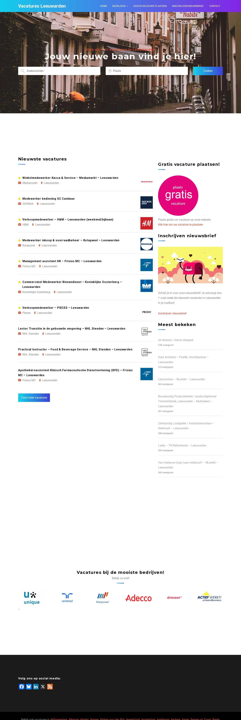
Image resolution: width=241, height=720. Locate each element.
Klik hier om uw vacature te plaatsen (180, 224)
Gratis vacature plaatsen (150, 6)
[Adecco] (102, 597)
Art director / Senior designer (176, 340)
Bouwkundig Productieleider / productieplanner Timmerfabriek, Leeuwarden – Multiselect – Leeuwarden (187, 401)
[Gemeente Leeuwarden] (209, 598)
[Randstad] (31, 597)
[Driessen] (138, 598)
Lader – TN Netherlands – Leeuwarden (182, 445)
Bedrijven (118, 6)
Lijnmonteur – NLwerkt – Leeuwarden (181, 379)
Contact (214, 6)
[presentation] (18, 609)
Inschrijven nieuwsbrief (188, 6)
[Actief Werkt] (174, 597)
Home (103, 6)
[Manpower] (67, 597)
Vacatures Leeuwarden (42, 6)
